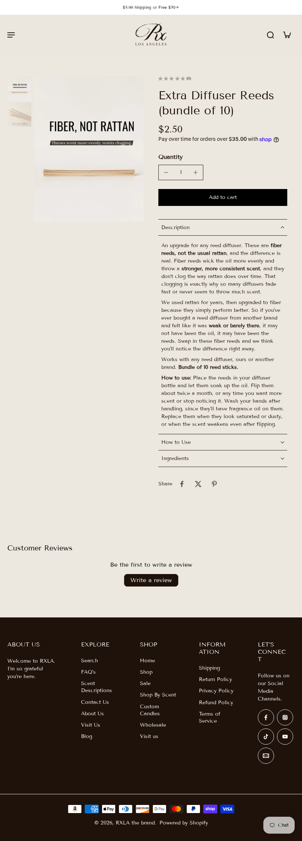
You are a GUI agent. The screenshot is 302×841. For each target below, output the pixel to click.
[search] (270, 34)
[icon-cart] (286, 34)
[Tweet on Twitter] (198, 484)
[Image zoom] (89, 149)
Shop (146, 672)
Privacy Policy (216, 691)
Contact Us (95, 702)
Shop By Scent (158, 695)
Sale (145, 683)
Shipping (209, 668)
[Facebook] (266, 717)
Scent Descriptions (96, 687)
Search (89, 661)
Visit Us (90, 725)
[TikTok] (266, 736)
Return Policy (215, 679)
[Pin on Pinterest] (214, 484)
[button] (222, 197)
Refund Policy (216, 702)
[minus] (166, 172)
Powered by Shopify (183, 823)
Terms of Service (209, 717)
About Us (92, 713)
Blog (86, 736)
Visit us (149, 736)
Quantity (170, 156)
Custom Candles (150, 710)
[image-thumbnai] (19, 88)
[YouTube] (285, 736)
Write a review (151, 580)
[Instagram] (285, 717)
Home (147, 661)
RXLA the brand (135, 823)
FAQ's (88, 672)
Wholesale (153, 725)
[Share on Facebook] (182, 484)
